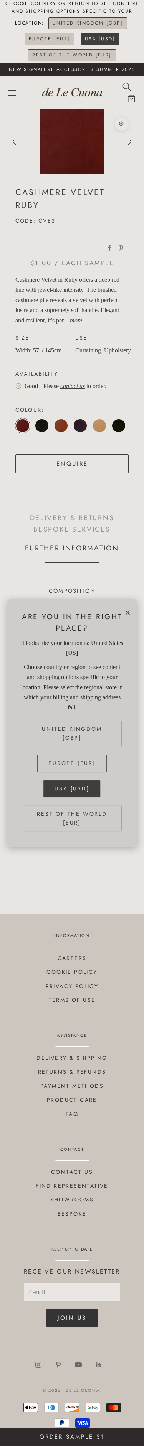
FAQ (72, 1114)
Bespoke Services (71, 529)
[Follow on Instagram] (38, 1364)
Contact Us (72, 1172)
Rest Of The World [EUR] (71, 54)
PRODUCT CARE (72, 1100)
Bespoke (72, 1214)
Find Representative (72, 1186)
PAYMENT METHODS (72, 1086)
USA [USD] (100, 38)
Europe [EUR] (49, 38)
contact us (72, 386)
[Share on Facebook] (109, 248)
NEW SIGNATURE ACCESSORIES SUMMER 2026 (72, 69)
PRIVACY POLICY (72, 986)
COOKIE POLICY (71, 972)
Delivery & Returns (72, 518)
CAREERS (72, 958)
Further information (72, 548)
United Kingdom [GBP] (88, 23)
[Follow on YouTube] (78, 1364)
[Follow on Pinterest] (58, 1364)
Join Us (72, 1318)
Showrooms (72, 1199)
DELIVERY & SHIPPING (72, 1058)
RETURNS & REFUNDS (72, 1072)
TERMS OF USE (72, 1000)
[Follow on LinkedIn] (98, 1364)
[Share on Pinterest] (121, 248)
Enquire (72, 463)
